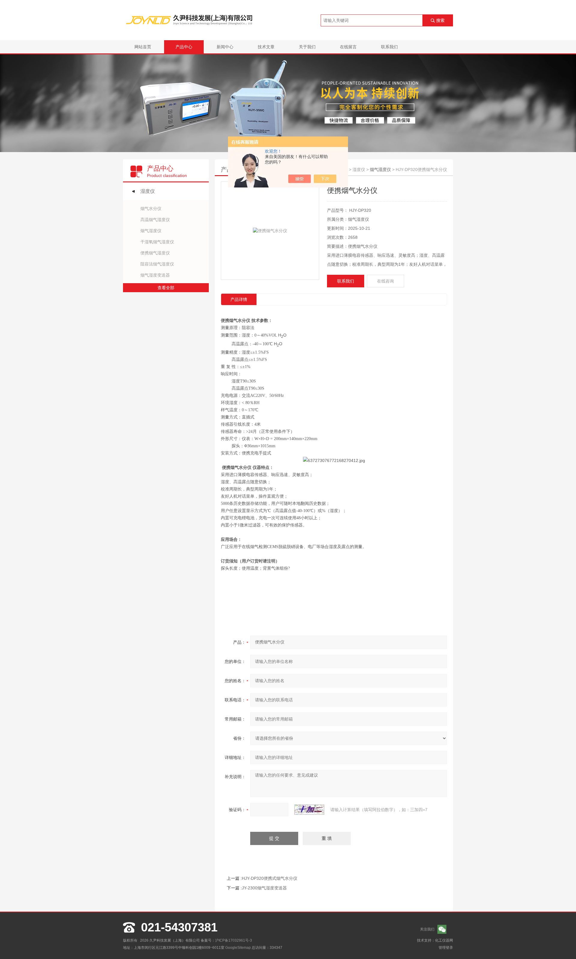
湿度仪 (147, 191)
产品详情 (238, 299)
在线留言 (348, 46)
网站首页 (142, 46)
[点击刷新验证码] (309, 810)
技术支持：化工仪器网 (435, 940)
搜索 (440, 20)
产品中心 (184, 46)
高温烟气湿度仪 (155, 219)
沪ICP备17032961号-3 (233, 940)
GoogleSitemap (238, 948)
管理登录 (446, 948)
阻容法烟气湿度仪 (157, 264)
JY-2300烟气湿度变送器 (264, 888)
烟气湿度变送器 (155, 275)
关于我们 (307, 46)
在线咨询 (385, 281)
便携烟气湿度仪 (155, 252)
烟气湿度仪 (150, 230)
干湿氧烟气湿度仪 (157, 241)
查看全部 (166, 287)
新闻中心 (225, 46)
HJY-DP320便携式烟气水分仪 (269, 878)
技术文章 (266, 46)
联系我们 (389, 46)
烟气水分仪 (150, 208)
